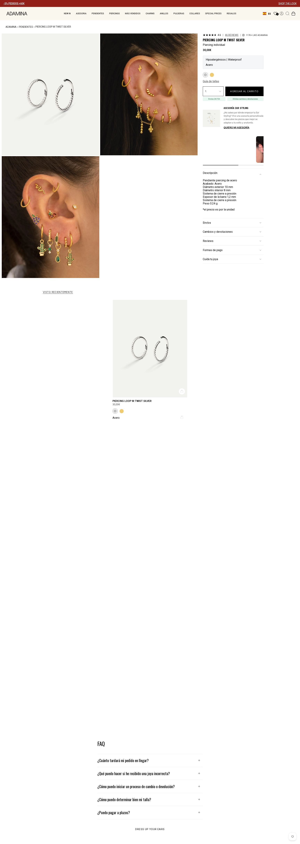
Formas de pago (213, 250)
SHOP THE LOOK (287, 3)
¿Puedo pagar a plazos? (113, 812)
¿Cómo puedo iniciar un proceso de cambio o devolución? (136, 786)
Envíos (207, 222)
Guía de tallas (211, 81)
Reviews (208, 241)
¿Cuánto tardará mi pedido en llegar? (123, 760)
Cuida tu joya (210, 259)
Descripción (210, 173)
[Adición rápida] (182, 391)
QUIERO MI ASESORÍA (236, 127)
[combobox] (266, 13)
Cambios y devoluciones (218, 231)
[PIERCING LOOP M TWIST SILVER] (150, 348)
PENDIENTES (26, 27)
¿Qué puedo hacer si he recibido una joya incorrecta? (133, 773)
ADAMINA (11, 27)
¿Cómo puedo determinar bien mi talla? (124, 799)
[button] (67, 14)
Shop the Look (194, 37)
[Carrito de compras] (293, 13)
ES (269, 13)
